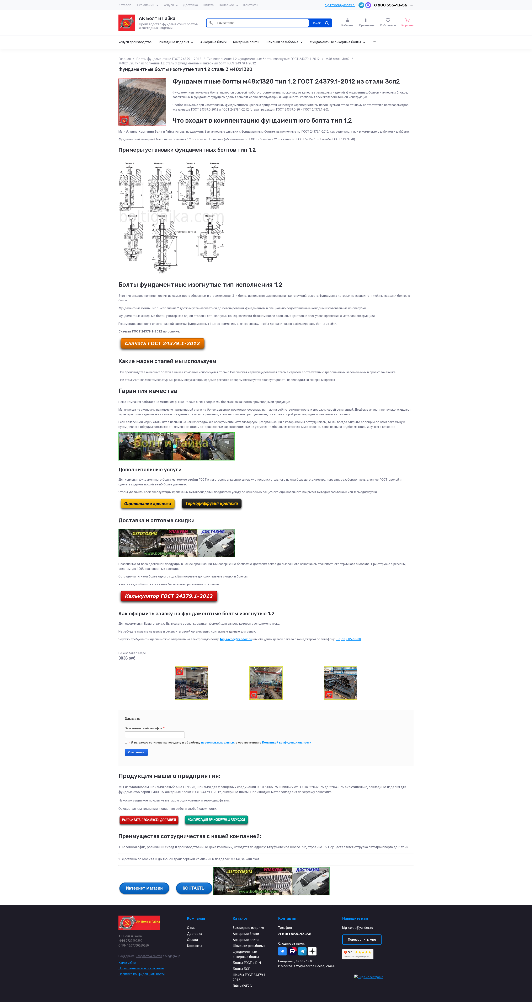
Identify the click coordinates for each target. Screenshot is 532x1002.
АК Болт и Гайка (157, 18)
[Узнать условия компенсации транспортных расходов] (216, 825)
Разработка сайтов (149, 956)
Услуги (168, 5)
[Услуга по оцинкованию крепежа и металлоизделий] (147, 510)
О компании (145, 5)
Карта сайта (127, 962)
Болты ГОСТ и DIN (247, 963)
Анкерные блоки (246, 934)
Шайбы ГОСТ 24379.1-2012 (250, 977)
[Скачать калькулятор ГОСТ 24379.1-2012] (168, 603)
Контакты (250, 5)
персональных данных (218, 742)
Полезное (226, 5)
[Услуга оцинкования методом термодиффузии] (211, 510)
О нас (191, 928)
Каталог (124, 5)
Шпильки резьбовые (249, 946)
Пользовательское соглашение (141, 968)
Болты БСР (241, 969)
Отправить (136, 752)
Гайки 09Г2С (242, 986)
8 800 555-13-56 (390, 5)
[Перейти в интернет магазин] (144, 894)
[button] (211, 22)
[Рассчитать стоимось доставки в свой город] (149, 825)
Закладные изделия (248, 928)
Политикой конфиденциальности (286, 742)
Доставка (190, 5)
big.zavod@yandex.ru (340, 5)
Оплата (208, 5)
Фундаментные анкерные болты (246, 954)
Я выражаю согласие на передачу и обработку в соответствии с (220, 742)
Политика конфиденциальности (141, 974)
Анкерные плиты (246, 940)
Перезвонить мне (362, 940)
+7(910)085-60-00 (348, 639)
